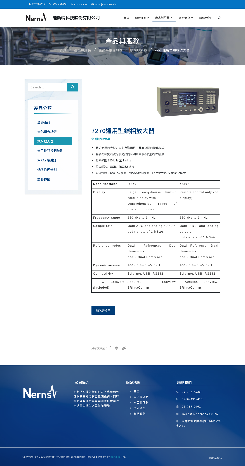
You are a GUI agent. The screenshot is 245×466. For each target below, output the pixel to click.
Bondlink (115, 456)
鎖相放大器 (138, 50)
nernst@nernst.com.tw (106, 4)
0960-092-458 (59, 4)
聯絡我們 (140, 413)
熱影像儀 (43, 179)
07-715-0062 (80, 4)
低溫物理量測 (47, 169)
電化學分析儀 (47, 131)
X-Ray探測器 (46, 160)
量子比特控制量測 (50, 150)
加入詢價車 (103, 310)
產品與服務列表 (110, 50)
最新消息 (140, 408)
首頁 (63, 50)
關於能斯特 (141, 397)
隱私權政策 (215, 458)
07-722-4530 (38, 4)
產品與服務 (82, 50)
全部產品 (43, 122)
